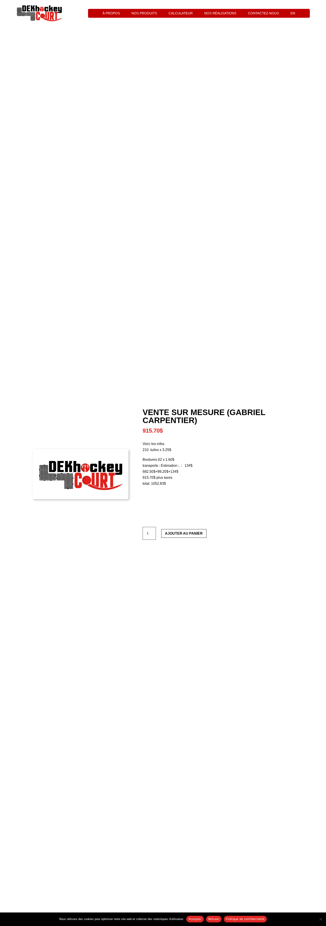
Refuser (214, 919)
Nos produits (144, 13)
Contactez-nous (263, 13)
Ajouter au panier (184, 533)
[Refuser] (320, 919)
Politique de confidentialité (245, 919)
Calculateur (181, 13)
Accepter (195, 919)
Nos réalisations (220, 13)
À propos (111, 13)
